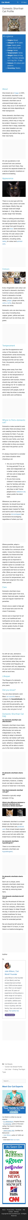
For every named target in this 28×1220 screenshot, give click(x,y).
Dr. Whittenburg (8, 1121)
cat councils (10, 696)
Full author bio (14, 1011)
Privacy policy (10, 1209)
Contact (11, 1211)
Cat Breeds (8, 1064)
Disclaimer (18, 1209)
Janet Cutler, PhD (8, 1130)
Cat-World (5, 2)
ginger (9, 300)
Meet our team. (15, 1139)
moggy (16, 93)
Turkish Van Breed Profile (13, 1067)
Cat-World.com (16, 1213)
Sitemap (16, 1211)
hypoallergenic (7, 851)
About (4, 1209)
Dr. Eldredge (7, 1124)
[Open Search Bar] (18, 2)
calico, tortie (6, 303)
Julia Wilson (7, 1135)
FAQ (24, 1209)
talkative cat (21, 492)
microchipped (16, 514)
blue (11, 229)
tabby (4, 241)
